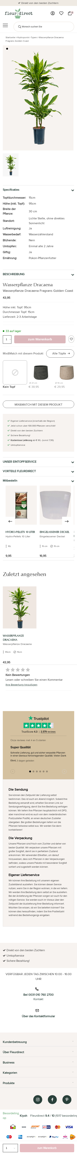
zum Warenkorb (47, 1148)
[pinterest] (66, 1099)
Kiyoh (23, 1115)
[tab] (38, 1043)
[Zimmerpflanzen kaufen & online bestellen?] (18, 13)
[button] (7, 49)
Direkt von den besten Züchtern (39, 3)
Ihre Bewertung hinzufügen (21, 684)
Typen (34, 37)
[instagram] (37, 1099)
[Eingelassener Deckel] (55, 505)
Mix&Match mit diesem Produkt (23, 353)
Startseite (10, 37)
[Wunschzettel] (61, 13)
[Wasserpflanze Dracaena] (19, 607)
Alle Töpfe (59, 353)
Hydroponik (23, 37)
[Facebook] (52, 1099)
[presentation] (10, 521)
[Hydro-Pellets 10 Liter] (21, 505)
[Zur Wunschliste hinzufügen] (71, 339)
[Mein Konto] (52, 13)
